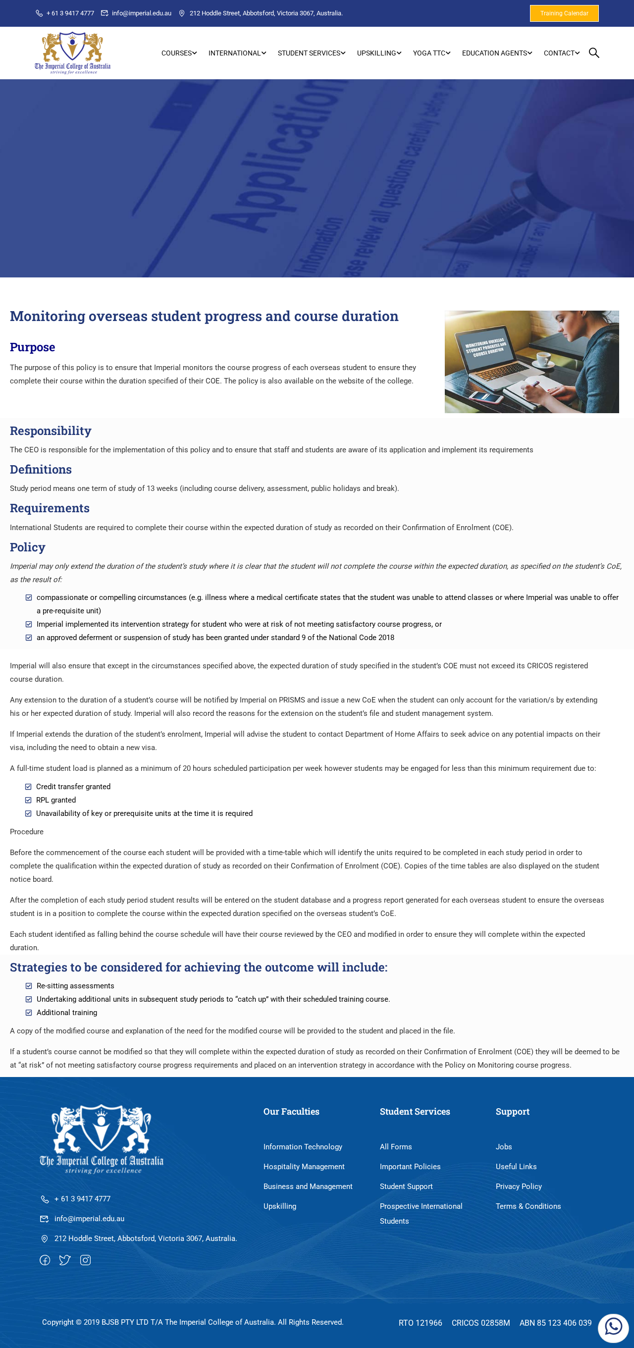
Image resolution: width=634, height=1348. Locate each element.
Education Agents (494, 53)
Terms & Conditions (528, 1206)
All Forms (396, 1146)
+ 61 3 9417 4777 (70, 13)
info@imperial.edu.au (141, 13)
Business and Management (308, 1186)
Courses (176, 53)
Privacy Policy (519, 1186)
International (235, 53)
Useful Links (516, 1166)
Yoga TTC (429, 53)
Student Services (309, 53)
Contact (559, 53)
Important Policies (410, 1166)
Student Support (406, 1186)
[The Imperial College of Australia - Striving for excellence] (72, 53)
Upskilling (376, 53)
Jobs (504, 1146)
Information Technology (303, 1146)
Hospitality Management (304, 1166)
